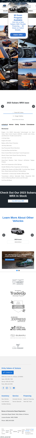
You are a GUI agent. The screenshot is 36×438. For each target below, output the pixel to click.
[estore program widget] (18, 328)
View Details (18, 242)
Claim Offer (18, 35)
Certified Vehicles (6, 404)
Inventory (5, 396)
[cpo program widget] (18, 306)
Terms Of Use (11, 431)
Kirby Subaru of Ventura (3, 431)
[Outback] (18, 260)
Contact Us (8, 372)
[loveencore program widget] (18, 346)
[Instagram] (6, 388)
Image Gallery (19, 116)
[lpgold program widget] (18, 282)
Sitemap (15, 431)
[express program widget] (18, 319)
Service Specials (17, 401)
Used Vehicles (5, 401)
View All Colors (18, 112)
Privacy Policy (7, 431)
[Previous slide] (17, 270)
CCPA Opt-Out (23, 431)
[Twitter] (10, 388)
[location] (31, 1)
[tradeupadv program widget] (18, 293)
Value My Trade (27, 401)
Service (16, 396)
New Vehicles (5, 399)
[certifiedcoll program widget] (18, 336)
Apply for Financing (28, 399)
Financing (27, 396)
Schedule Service (17, 399)
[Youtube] (13, 388)
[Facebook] (3, 388)
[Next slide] (19, 270)
